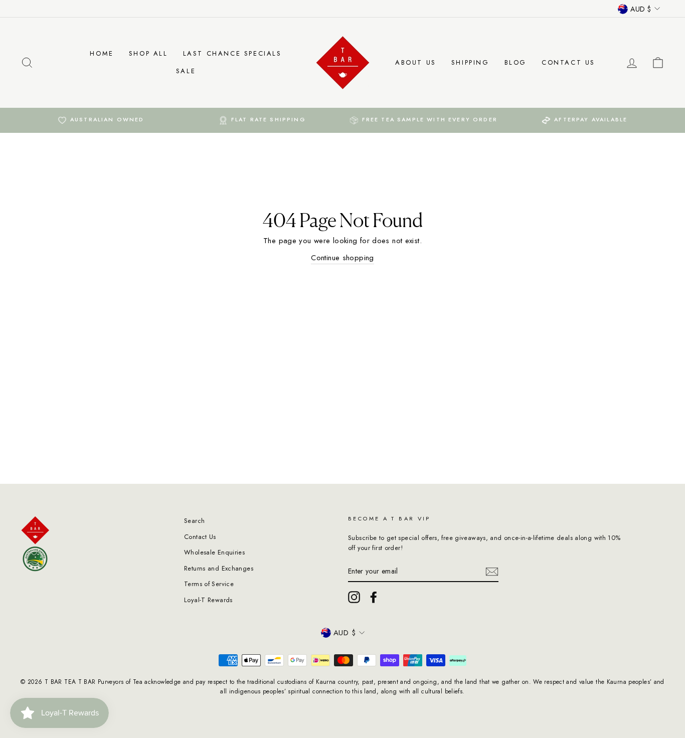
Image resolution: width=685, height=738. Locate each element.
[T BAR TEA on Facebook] (374, 597)
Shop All (148, 53)
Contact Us (568, 62)
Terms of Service (209, 584)
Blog (515, 62)
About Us (415, 62)
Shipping (470, 62)
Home (101, 53)
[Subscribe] (491, 571)
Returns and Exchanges (218, 568)
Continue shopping (342, 257)
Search (194, 520)
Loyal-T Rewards (208, 600)
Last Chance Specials (232, 53)
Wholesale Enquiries (214, 552)
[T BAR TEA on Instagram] (354, 597)
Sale (186, 71)
